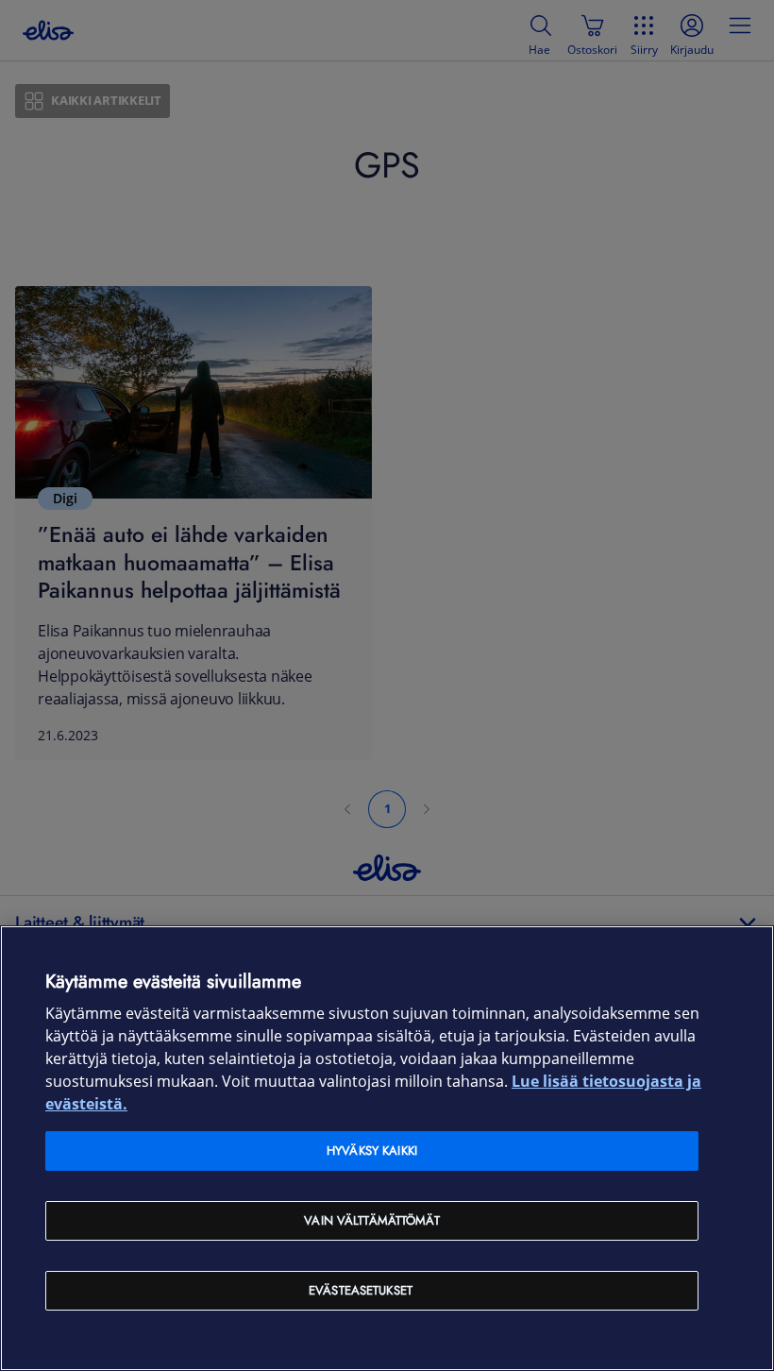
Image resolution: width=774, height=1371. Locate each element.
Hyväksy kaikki (372, 1150)
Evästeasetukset (360, 1290)
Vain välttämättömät (371, 1220)
